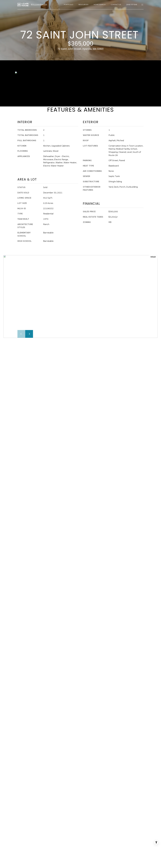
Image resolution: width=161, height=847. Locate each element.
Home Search (99, 4)
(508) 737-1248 (131, 4)
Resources (83, 4)
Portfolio (68, 4)
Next (29, 334)
